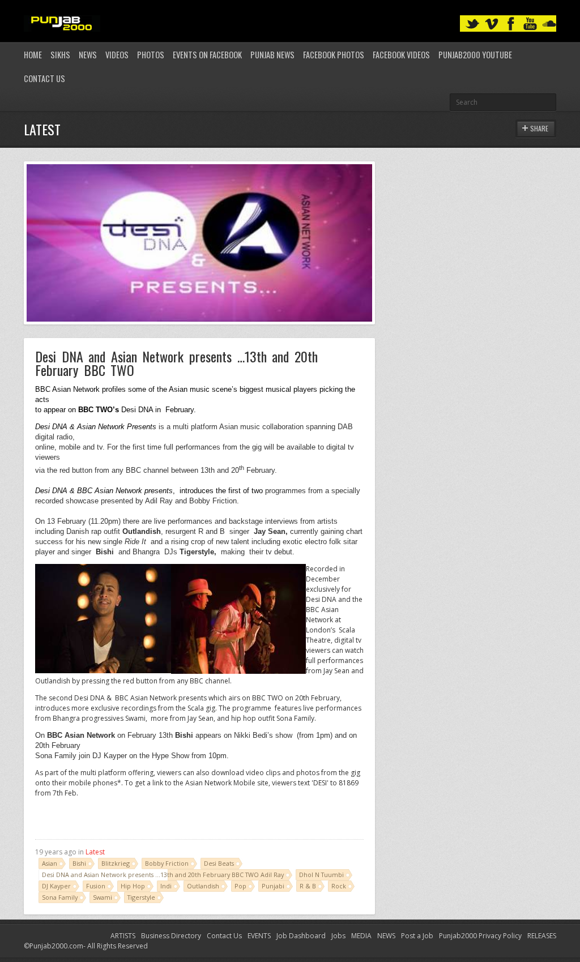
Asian (49, 863)
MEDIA (361, 935)
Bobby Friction (167, 863)
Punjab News (272, 55)
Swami (102, 897)
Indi (166, 886)
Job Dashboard (301, 935)
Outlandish (203, 886)
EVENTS (259, 935)
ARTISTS (122, 935)
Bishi (79, 863)
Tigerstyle (141, 897)
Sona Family (60, 897)
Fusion (95, 886)
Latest (95, 852)
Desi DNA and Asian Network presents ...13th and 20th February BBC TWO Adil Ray (163, 874)
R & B (308, 886)
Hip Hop (133, 886)
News (88, 55)
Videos (117, 55)
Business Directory (171, 935)
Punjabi (273, 886)
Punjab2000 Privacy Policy (480, 935)
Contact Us (44, 78)
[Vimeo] (491, 24)
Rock (338, 886)
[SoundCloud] (549, 24)
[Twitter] (472, 24)
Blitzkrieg (115, 863)
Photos (150, 55)
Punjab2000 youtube (475, 55)
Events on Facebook (207, 55)
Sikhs (60, 55)
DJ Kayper (56, 886)
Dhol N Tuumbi (321, 874)
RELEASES (541, 935)
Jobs (338, 935)
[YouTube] (530, 24)
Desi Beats (219, 863)
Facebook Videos (401, 55)
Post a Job (417, 935)
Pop (240, 886)
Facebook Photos (333, 55)
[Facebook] (511, 24)
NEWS (386, 935)
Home (33, 55)
